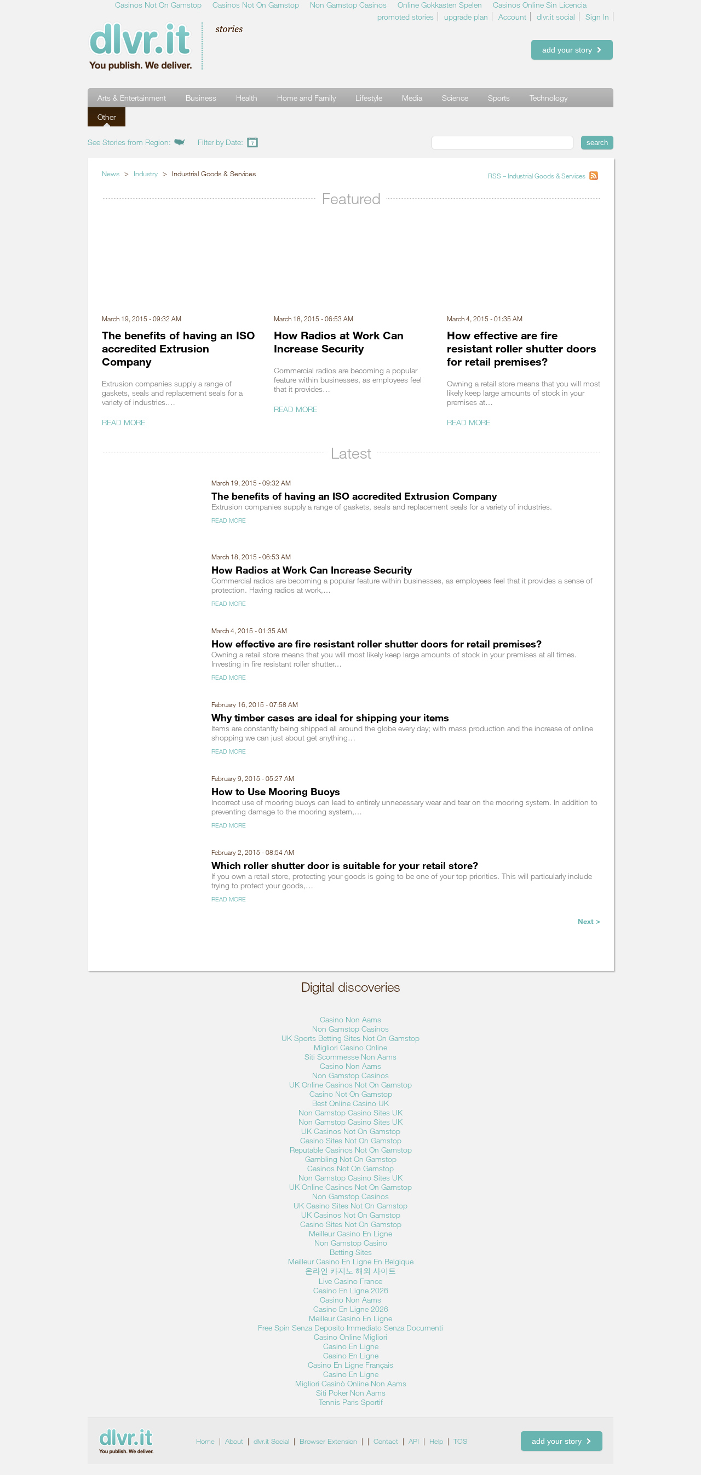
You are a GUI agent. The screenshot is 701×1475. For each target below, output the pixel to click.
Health (246, 97)
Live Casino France (350, 1281)
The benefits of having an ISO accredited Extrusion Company (178, 348)
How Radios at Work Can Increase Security (339, 341)
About (234, 1441)
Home (205, 1441)
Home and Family (306, 97)
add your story (569, 49)
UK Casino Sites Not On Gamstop (350, 1205)
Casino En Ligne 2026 (350, 1290)
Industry (146, 173)
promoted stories (405, 16)
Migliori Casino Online (350, 1047)
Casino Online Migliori (350, 1336)
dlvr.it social (556, 16)
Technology (548, 97)
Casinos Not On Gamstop (350, 1168)
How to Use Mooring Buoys (275, 791)
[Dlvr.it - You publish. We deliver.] (183, 46)
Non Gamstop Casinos (350, 1028)
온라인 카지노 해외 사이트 (350, 1270)
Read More (123, 422)
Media (412, 97)
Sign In (597, 16)
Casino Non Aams (350, 1019)
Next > (589, 921)
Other (106, 117)
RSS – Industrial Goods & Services (537, 175)
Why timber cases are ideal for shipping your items (330, 718)
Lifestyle (368, 97)
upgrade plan (466, 16)
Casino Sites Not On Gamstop (350, 1140)
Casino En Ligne (350, 1346)
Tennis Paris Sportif (351, 1402)
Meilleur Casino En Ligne (350, 1233)
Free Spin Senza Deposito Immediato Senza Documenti (350, 1327)
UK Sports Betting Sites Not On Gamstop (350, 1038)
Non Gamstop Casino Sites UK (350, 1112)
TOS (460, 1441)
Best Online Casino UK (350, 1103)
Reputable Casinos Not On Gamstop (351, 1149)
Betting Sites (351, 1252)
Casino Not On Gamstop (350, 1093)
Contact (386, 1441)
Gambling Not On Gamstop (351, 1159)
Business (201, 97)
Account (512, 16)
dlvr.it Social (271, 1441)
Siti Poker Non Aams (351, 1392)
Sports (499, 97)
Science (455, 97)
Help (436, 1441)
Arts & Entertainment (131, 97)
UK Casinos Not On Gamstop (350, 1131)
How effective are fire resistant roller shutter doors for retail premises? (521, 348)
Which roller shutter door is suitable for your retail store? (344, 865)
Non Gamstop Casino (350, 1242)
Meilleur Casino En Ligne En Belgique (350, 1261)
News (110, 173)
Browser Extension (328, 1441)
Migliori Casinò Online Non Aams (350, 1383)
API (414, 1441)
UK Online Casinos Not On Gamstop (350, 1084)
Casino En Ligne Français (350, 1364)
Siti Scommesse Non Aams (350, 1056)
